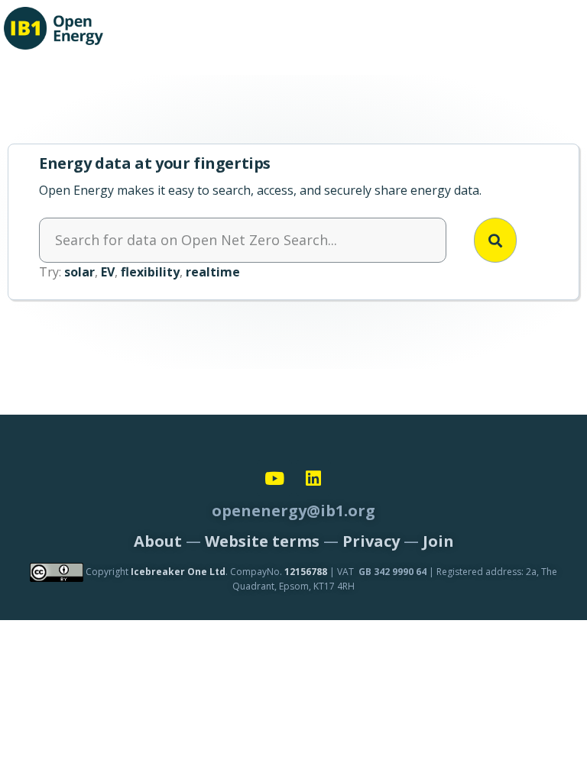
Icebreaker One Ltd (178, 571)
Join (438, 541)
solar (79, 271)
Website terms (262, 541)
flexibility (150, 271)
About (158, 541)
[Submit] (495, 240)
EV (108, 271)
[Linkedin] (313, 478)
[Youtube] (274, 478)
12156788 (305, 571)
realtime (213, 271)
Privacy (371, 541)
